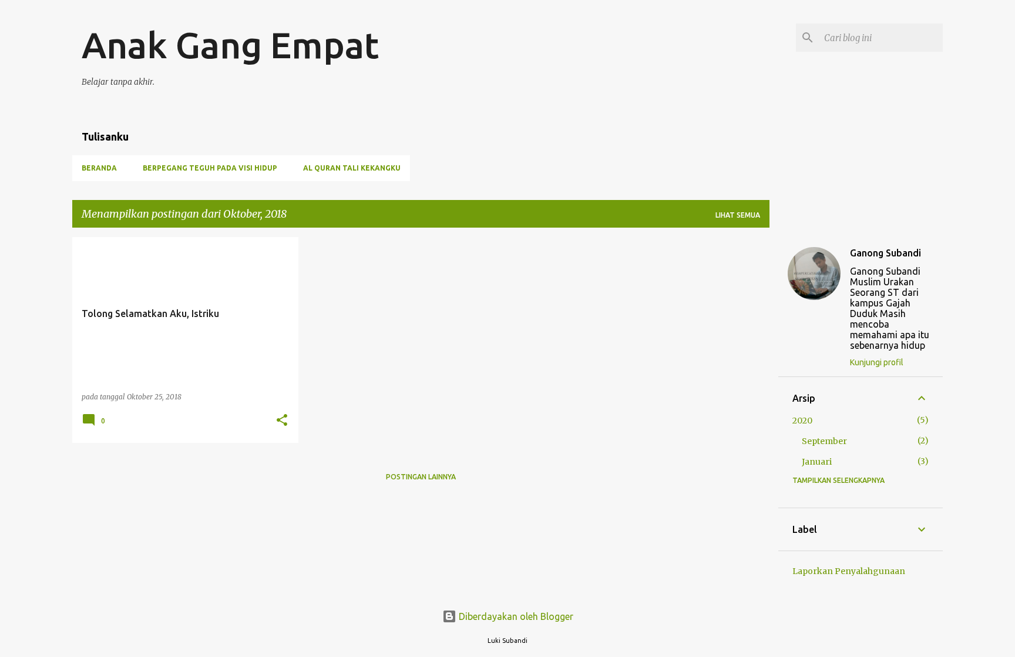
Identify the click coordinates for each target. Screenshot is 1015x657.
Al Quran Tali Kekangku (352, 168)
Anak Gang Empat (230, 44)
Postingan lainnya (421, 477)
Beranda (99, 168)
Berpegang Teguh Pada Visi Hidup (210, 168)
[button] (282, 421)
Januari (817, 461)
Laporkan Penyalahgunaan (848, 571)
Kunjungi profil (876, 362)
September (824, 441)
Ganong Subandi (885, 253)
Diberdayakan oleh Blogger (514, 616)
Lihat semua (737, 215)
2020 (802, 420)
